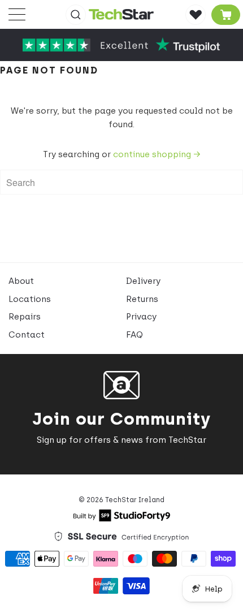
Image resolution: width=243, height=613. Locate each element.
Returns (142, 299)
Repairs (24, 317)
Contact (26, 335)
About (21, 281)
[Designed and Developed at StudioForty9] (121, 518)
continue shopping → (156, 154)
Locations (29, 299)
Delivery (143, 281)
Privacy (141, 317)
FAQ (134, 335)
